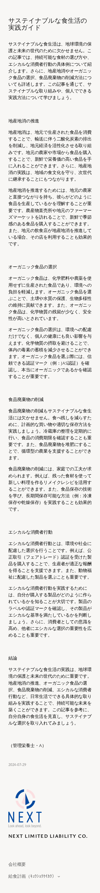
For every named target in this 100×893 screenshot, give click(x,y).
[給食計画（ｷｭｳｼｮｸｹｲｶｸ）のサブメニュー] (59, 876)
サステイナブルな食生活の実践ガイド (47, 24)
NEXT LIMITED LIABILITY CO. (48, 836)
